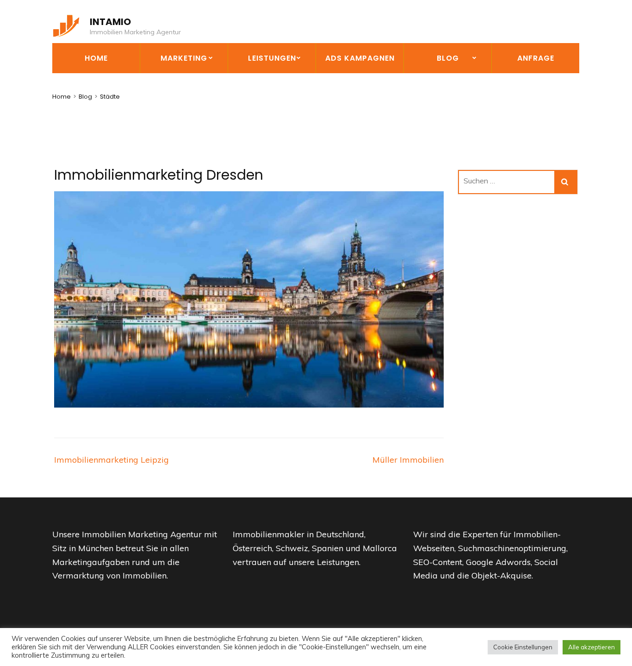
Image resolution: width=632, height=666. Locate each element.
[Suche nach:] (507, 182)
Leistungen (272, 58)
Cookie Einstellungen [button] (522, 647)
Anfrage (535, 58)
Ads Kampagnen (360, 58)
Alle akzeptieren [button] (591, 647)
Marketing (184, 58)
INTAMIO (110, 21)
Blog (448, 58)
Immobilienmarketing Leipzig (111, 459)
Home (96, 58)
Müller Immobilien (408, 459)
